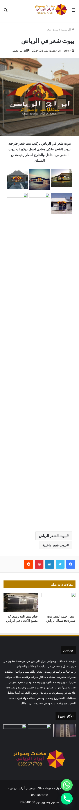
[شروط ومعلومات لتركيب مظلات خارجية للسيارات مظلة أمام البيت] (39, 730)
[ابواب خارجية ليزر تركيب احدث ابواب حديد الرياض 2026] (64, 730)
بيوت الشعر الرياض (52, 535)
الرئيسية (66, 29)
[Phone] (67, 799)
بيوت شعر (52, 29)
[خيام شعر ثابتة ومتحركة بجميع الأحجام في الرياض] (21, 602)
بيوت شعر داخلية (54, 545)
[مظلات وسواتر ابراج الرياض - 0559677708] (51, 9)
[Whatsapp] (67, 785)
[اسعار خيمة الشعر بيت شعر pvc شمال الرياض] (58, 602)
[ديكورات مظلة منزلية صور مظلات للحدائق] (14, 730)
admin (67, 50)
